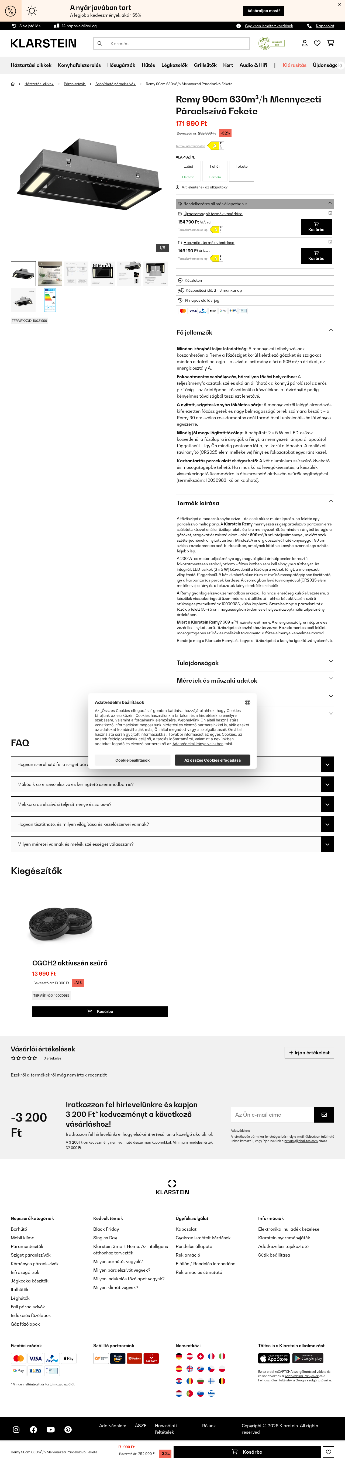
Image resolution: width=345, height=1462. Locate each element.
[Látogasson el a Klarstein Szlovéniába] (200, 1393)
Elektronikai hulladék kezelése (288, 1229)
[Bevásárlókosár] (330, 43)
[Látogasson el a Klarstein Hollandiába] (179, 1393)
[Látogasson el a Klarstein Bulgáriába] (200, 1381)
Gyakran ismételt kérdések (269, 25)
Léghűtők (20, 1298)
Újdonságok (327, 65)
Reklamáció (188, 1255)
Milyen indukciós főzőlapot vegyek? (129, 1278)
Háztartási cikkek (39, 84)
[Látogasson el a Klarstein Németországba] (179, 1356)
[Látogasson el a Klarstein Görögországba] (211, 1393)
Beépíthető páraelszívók (115, 84)
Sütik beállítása (274, 1255)
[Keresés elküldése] (100, 43)
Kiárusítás (294, 65)
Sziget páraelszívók (31, 1255)
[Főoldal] (18, 84)
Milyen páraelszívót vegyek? (121, 1270)
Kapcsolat (325, 25)
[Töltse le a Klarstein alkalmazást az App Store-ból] (274, 1358)
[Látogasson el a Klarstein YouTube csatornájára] (50, 1430)
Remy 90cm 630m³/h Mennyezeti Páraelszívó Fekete (189, 84)
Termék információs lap (190, 145)
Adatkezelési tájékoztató (283, 1246)
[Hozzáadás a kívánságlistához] (328, 1452)
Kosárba (252, 1452)
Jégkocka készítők (30, 1281)
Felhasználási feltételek (275, 1380)
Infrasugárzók (25, 1272)
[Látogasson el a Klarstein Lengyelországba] (222, 1368)
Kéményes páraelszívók (35, 1263)
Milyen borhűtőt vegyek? (118, 1261)
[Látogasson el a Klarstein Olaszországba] (222, 1356)
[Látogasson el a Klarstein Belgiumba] (222, 1381)
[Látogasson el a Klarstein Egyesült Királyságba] (190, 1368)
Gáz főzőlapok (25, 1324)
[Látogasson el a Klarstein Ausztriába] (190, 1356)
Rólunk (209, 1425)
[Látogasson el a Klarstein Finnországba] (211, 1381)
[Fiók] (305, 43)
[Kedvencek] (317, 43)
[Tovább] (341, 65)
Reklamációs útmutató (199, 1272)
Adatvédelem (240, 1131)
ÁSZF (140, 1425)
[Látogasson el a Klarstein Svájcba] (200, 1356)
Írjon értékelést (312, 1052)
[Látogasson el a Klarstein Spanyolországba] (179, 1368)
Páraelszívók (75, 84)
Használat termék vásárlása (209, 242)
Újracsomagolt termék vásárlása (213, 213)
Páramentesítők (27, 1246)
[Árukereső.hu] (271, 43)
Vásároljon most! (264, 10)
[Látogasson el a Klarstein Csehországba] (211, 1368)
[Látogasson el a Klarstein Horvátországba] (179, 1381)
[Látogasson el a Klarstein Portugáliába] (190, 1393)
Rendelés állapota (194, 1246)
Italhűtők (20, 1289)
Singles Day (105, 1237)
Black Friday (106, 1229)
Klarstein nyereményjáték (284, 1237)
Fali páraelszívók (28, 1306)
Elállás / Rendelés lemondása (206, 1263)
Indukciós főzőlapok (31, 1315)
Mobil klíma (22, 1237)
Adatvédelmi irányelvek (302, 1376)
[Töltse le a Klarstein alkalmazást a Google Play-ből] (308, 1358)
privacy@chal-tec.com (301, 1141)
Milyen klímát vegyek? (115, 1287)
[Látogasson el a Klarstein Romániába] (190, 1381)
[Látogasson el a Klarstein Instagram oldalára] (16, 1430)
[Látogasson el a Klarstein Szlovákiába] (200, 1368)
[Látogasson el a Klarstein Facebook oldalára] (33, 1430)
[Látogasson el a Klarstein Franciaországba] (211, 1356)
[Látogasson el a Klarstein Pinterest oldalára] (68, 1430)
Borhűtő (19, 1229)
